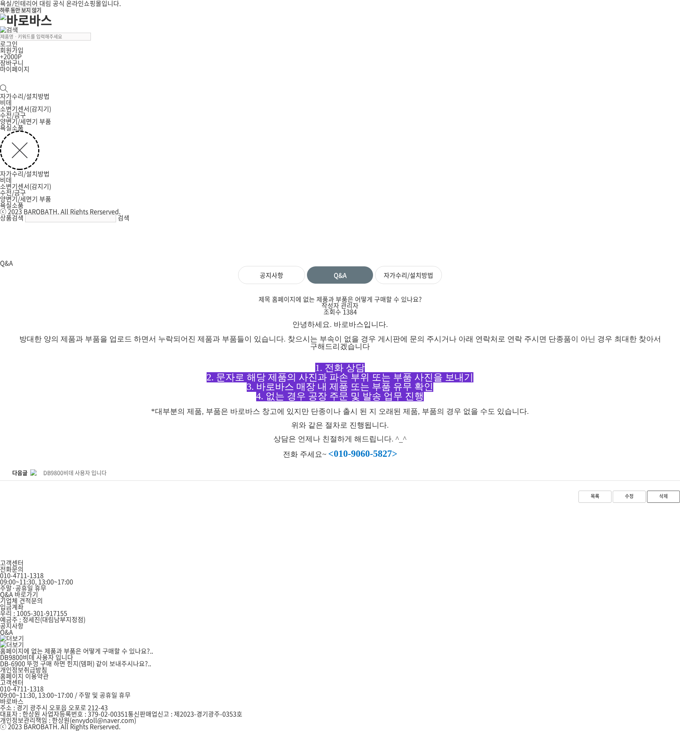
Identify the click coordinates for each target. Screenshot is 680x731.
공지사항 (271, 275)
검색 (123, 217)
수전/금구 (13, 115)
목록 (595, 496)
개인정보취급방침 (23, 669)
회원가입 (12, 50)
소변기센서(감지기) (25, 108)
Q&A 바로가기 (19, 594)
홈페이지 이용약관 (24, 676)
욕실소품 (12, 127)
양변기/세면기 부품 (25, 121)
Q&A (340, 275)
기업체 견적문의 (21, 600)
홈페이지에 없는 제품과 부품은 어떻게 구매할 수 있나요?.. (76, 650)
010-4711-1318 (22, 575)
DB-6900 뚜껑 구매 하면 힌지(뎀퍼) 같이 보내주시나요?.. (75, 663)
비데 (6, 102)
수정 (629, 496)
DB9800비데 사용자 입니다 (36, 657)
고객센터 (12, 682)
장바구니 (12, 62)
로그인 (9, 43)
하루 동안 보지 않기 (20, 10)
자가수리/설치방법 (25, 96)
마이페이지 (15, 69)
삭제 (663, 496)
